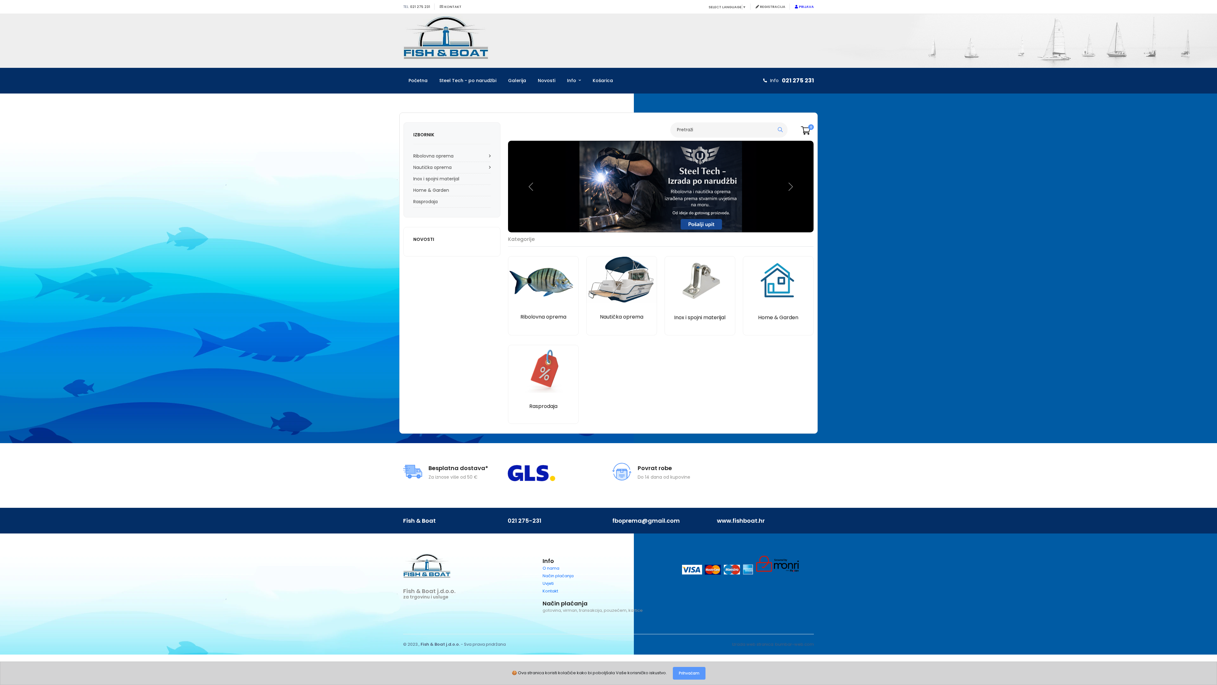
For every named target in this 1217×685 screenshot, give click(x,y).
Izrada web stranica (752, 644)
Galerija (517, 80)
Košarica (603, 80)
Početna (418, 80)
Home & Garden (431, 190)
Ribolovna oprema (433, 156)
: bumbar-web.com (793, 644)
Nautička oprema (432, 167)
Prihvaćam (689, 673)
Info (572, 80)
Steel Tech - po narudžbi (467, 80)
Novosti (546, 80)
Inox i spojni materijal (436, 179)
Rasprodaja (425, 201)
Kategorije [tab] (521, 239)
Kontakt (452, 6)
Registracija (772, 6)
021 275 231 (419, 6)
